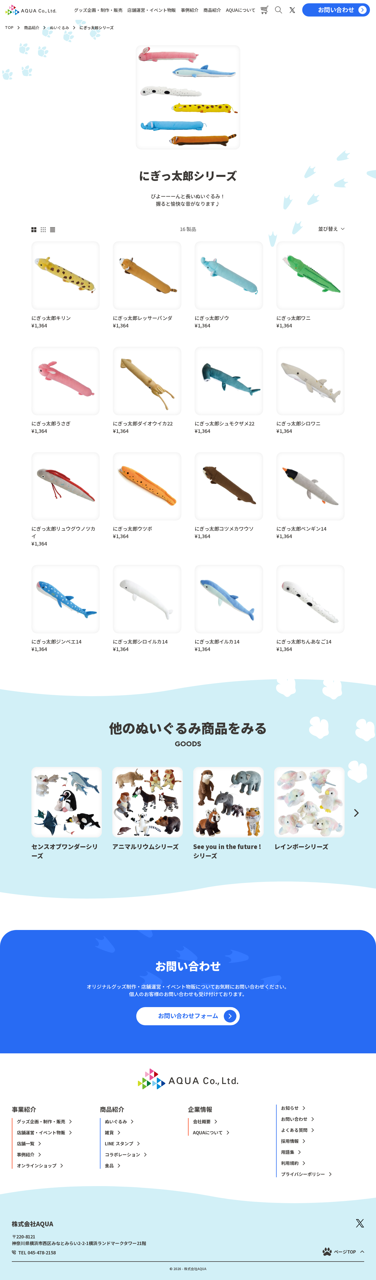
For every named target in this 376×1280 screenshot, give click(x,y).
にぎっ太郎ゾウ (212, 317)
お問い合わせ (294, 1119)
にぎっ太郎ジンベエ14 (56, 641)
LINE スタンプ (119, 1143)
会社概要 (202, 1121)
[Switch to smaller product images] (43, 228)
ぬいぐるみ (59, 27)
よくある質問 (294, 1130)
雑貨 (109, 1132)
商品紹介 (212, 10)
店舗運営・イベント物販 (151, 10)
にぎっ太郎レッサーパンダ (142, 317)
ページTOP (345, 1251)
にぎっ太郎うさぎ (51, 423)
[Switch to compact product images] (52, 228)
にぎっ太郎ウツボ (132, 528)
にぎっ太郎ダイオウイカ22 (143, 423)
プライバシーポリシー (303, 1174)
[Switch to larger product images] (33, 228)
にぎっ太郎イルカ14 (217, 641)
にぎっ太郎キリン (51, 317)
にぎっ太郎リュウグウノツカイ (63, 532)
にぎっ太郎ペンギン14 (301, 528)
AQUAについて (240, 10)
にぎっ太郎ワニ (293, 317)
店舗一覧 (25, 1143)
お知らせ (290, 1108)
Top (9, 27)
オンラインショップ (36, 1165)
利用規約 (290, 1163)
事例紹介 (189, 10)
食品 (109, 1165)
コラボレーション (122, 1154)
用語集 (287, 1152)
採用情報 (290, 1141)
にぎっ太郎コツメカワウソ (224, 528)
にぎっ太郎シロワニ (298, 423)
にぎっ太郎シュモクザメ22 (224, 423)
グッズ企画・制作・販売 (98, 10)
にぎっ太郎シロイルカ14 (140, 641)
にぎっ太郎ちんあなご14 (303, 641)
